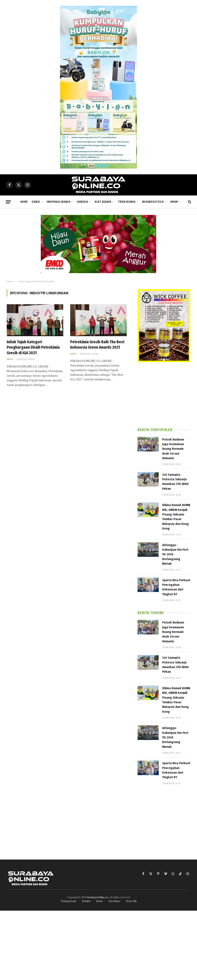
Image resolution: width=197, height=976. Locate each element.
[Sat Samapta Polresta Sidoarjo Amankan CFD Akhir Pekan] (148, 479)
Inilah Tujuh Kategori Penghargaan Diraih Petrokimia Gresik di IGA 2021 (33, 347)
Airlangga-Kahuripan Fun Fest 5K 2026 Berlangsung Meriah (175, 554)
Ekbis (36, 201)
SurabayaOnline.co (97, 897)
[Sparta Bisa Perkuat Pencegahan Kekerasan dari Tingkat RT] (148, 585)
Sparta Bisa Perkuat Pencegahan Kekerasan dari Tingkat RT (176, 587)
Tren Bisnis (127, 201)
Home (24, 201)
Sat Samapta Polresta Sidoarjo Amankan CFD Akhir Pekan (175, 482)
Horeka (82, 201)
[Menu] (8, 202)
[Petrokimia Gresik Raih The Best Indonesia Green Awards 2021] (98, 320)
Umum (174, 201)
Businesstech (153, 201)
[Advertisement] (164, 395)
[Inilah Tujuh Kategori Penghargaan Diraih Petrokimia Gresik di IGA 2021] (35, 320)
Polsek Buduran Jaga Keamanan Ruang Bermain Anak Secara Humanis (173, 448)
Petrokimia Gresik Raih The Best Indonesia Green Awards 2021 (97, 344)
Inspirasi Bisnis (58, 201)
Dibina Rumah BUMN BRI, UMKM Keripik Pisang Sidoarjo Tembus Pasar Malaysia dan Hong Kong (176, 516)
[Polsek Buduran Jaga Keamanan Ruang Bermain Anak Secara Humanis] (148, 444)
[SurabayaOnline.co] (98, 184)
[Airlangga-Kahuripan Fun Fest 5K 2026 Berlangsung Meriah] (148, 549)
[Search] (189, 202)
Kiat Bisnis (103, 201)
